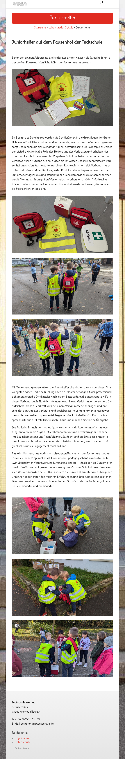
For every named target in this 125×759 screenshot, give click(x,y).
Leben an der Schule (60, 27)
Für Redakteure (22, 748)
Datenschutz (22, 742)
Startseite (40, 27)
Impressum (22, 738)
